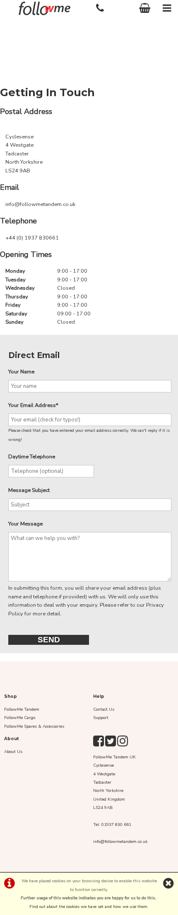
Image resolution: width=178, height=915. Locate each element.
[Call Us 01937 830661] (100, 7)
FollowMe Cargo (19, 718)
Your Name (21, 371)
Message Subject (29, 490)
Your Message (25, 524)
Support (100, 718)
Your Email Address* (33, 405)
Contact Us (103, 709)
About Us (13, 752)
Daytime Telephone (31, 456)
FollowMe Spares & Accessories (34, 726)
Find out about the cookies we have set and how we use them (88, 907)
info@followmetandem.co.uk (40, 204)
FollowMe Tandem (21, 709)
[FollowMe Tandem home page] (44, 8)
